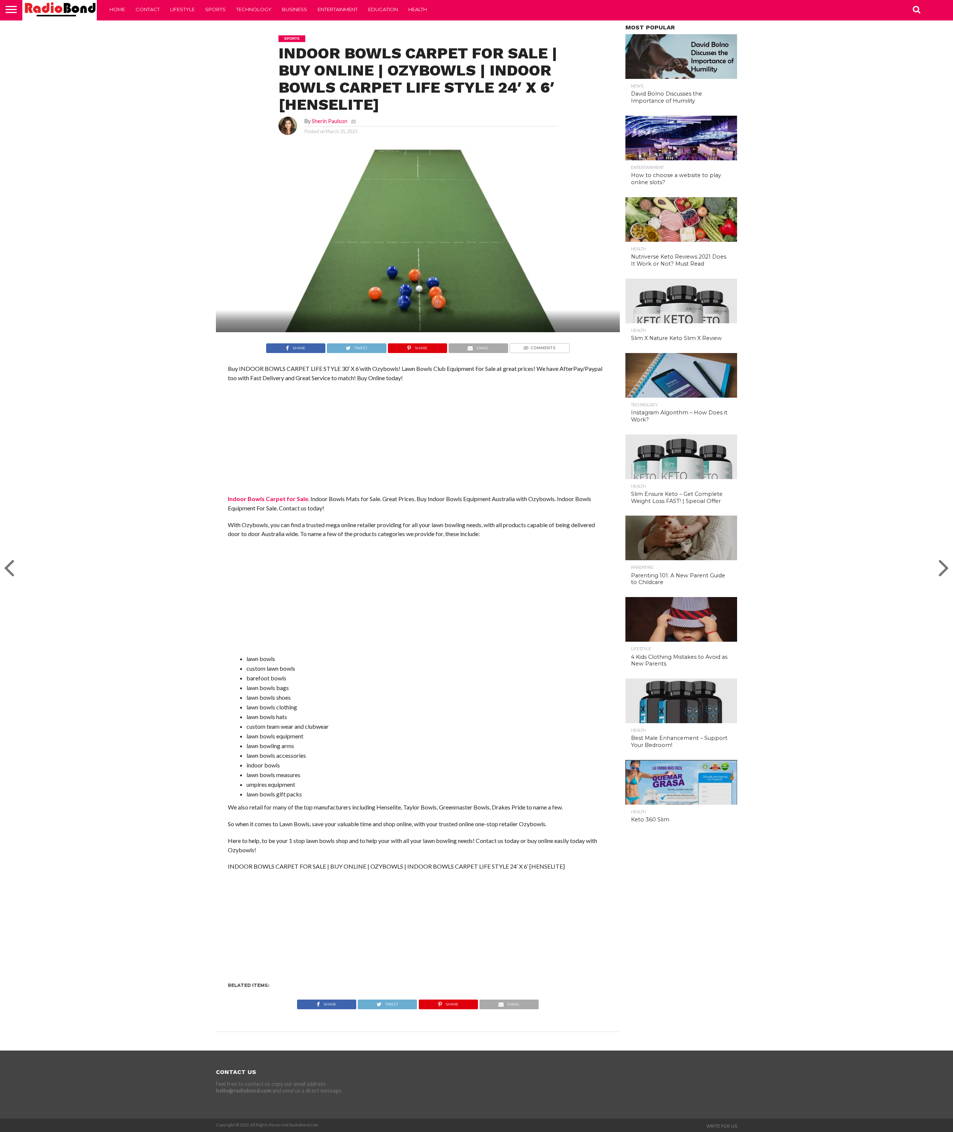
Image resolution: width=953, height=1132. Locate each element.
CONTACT (148, 9)
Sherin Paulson (329, 121)
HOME (117, 9)
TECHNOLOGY (253, 9)
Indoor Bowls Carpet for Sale (268, 498)
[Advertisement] (418, 442)
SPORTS (215, 9)
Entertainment (338, 9)
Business (294, 9)
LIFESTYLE (182, 9)
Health (417, 9)
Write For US (721, 1126)
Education (383, 9)
